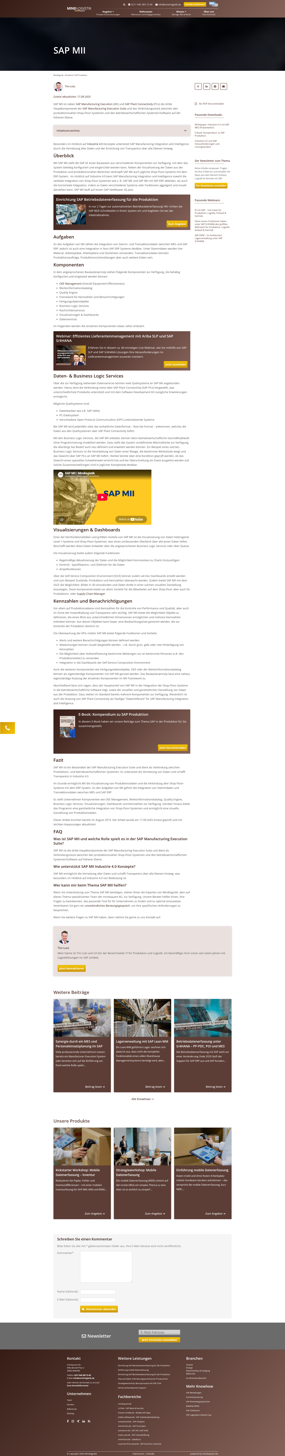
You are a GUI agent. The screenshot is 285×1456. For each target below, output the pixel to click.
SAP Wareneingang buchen (198, 1401)
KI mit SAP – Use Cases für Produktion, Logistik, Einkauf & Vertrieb (210, 212)
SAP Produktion (81, 75)
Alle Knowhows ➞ (143, 1099)
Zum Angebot (177, 224)
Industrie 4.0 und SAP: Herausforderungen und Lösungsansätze (207, 143)
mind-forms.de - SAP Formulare (132, 1426)
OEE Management (70, 283)
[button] (122, 130)
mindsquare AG (210, 1453)
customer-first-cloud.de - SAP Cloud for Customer (140, 1443)
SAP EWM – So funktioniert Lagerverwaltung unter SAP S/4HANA (208, 238)
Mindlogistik (58, 75)
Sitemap (70, 1413)
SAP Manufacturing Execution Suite (104, 108)
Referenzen (72, 1409)
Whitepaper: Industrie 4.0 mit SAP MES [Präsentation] (212, 126)
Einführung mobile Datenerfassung (133, 1370)
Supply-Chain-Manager (91, 593)
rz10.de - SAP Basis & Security (131, 1408)
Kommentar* (65, 1253)
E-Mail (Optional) (67, 1299)
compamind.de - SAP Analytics (131, 1421)
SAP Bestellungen (193, 1392)
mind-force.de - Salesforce (129, 1439)
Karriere (70, 1404)
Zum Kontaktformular (78, 1385)
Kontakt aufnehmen (195, 4)
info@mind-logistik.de (169, 4)
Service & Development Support (132, 1387)
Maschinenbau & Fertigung (198, 1370)
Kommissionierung (194, 1397)
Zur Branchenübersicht (196, 1378)
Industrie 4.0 (95, 144)
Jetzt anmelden (175, 364)
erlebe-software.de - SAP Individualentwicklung (138, 1417)
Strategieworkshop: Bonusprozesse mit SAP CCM (139, 1383)
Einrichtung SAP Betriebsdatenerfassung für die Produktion (107, 199)
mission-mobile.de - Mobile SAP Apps (134, 1412)
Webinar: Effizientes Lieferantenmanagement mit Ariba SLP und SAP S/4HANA (114, 338)
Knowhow (69, 75)
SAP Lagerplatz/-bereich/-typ (198, 1415)
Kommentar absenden (101, 1309)
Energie (189, 1367)
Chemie (189, 1364)
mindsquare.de (124, 1403)
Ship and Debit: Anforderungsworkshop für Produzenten (143, 1379)
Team (69, 1400)
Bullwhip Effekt (192, 1406)
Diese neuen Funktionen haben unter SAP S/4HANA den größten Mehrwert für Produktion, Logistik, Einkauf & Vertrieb (212, 225)
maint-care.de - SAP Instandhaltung (133, 1435)
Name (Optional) (67, 1291)
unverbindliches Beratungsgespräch (107, 905)
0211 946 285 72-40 (141, 4)
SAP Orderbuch (193, 1410)
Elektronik (190, 1373)
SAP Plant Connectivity (139, 104)
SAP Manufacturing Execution (94, 104)
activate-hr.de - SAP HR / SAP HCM (133, 1430)
